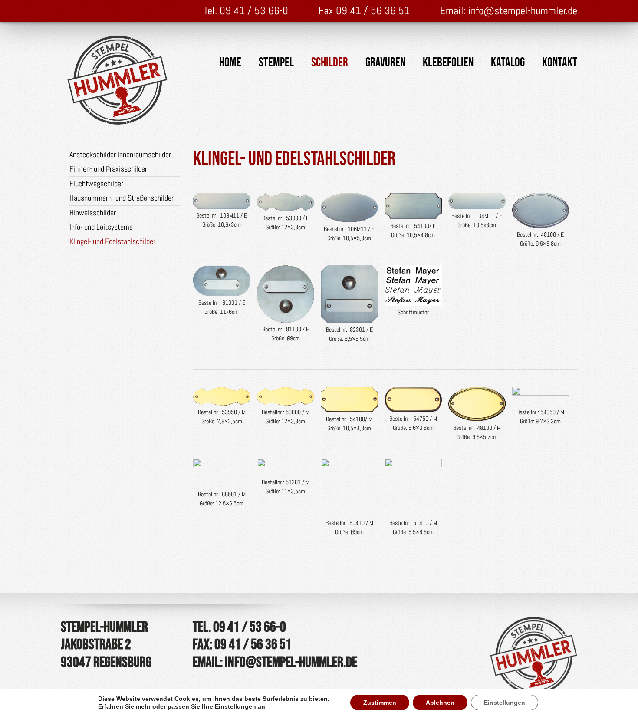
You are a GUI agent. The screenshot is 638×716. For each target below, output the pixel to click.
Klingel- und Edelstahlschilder (112, 241)
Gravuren (385, 62)
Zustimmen (379, 702)
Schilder (329, 62)
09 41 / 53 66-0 (254, 10)
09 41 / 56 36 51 (373, 10)
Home (230, 62)
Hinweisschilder (92, 213)
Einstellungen (235, 706)
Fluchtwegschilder (96, 183)
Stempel (276, 62)
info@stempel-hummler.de (522, 10)
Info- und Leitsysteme (101, 227)
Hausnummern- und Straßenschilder (121, 198)
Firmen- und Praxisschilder (108, 169)
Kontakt (559, 62)
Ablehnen (440, 702)
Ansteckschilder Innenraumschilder (120, 154)
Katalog (508, 62)
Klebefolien (448, 62)
